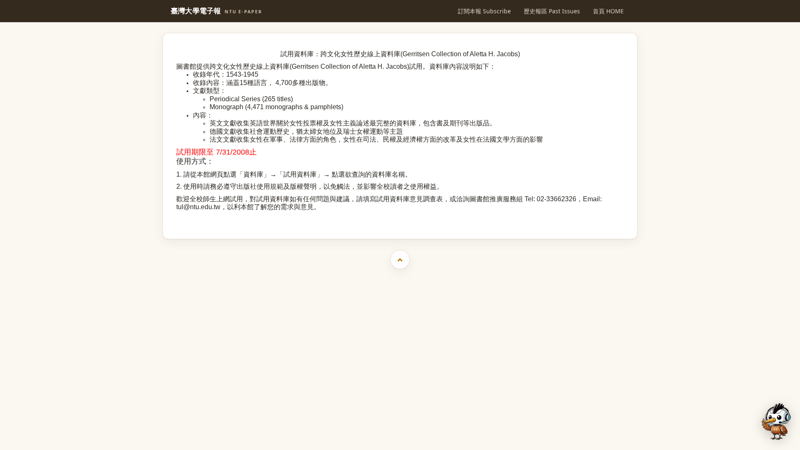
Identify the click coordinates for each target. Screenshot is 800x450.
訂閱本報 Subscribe (484, 11)
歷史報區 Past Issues (552, 11)
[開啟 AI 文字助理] (776, 421)
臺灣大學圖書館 (401, 218)
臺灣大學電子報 (216, 11)
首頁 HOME (608, 11)
